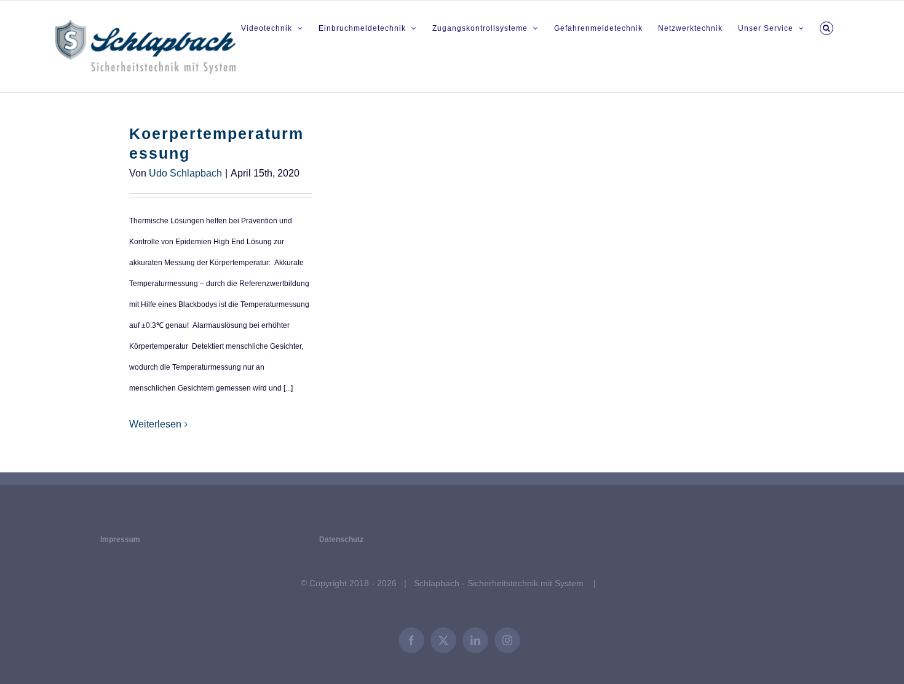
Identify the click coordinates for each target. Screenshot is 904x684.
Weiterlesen (155, 424)
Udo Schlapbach (185, 173)
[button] (826, 26)
